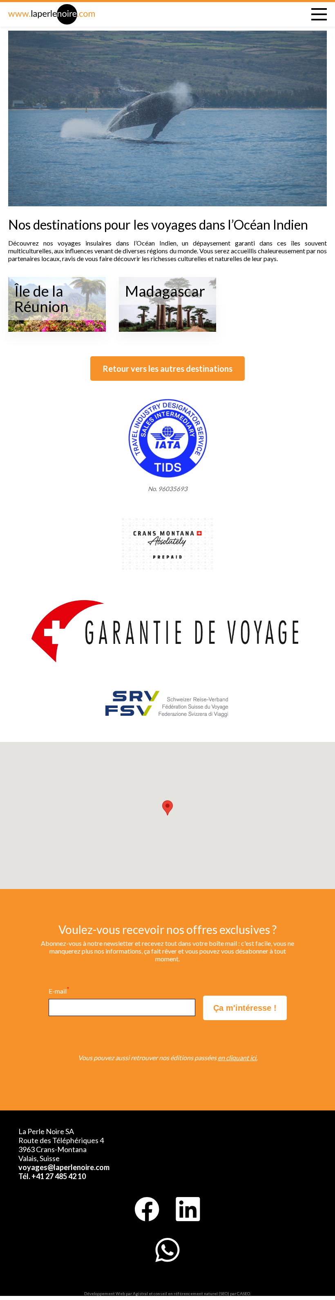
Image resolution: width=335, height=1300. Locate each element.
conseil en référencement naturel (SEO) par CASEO (202, 1293)
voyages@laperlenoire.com (63, 1167)
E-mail (59, 991)
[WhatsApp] (167, 1250)
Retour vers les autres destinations (167, 368)
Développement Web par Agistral (116, 1293)
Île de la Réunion (41, 298)
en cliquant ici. (237, 1057)
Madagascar (165, 291)
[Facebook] (147, 1209)
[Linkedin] (188, 1209)
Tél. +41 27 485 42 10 (52, 1176)
